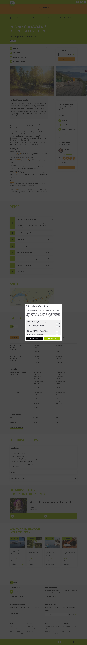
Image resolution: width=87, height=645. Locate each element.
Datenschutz (33, 308)
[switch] (58, 323)
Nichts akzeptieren (34, 338)
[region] (43, 327)
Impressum (28, 308)
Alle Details (51, 326)
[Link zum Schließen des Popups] (60, 305)
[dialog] (43, 322)
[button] (57, 323)
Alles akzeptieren (52, 338)
